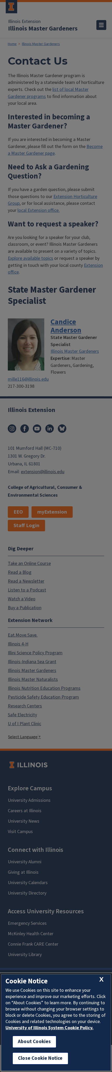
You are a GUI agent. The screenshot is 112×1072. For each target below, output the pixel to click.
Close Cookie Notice (40, 1058)
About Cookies (34, 1041)
